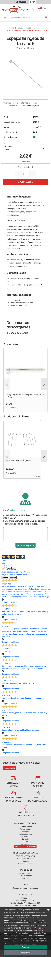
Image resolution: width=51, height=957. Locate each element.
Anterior (4, 577)
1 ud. (35, 132)
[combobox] (31, 2)
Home (10, 28)
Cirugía (20, 28)
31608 (36, 122)
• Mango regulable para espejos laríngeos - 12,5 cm (25, 280)
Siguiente (12, 577)
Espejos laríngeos (34, 28)
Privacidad (22, 935)
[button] (35, 2)
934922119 (23, 2)
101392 (36, 117)
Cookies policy (10, 935)
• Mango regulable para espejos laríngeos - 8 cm (24, 286)
